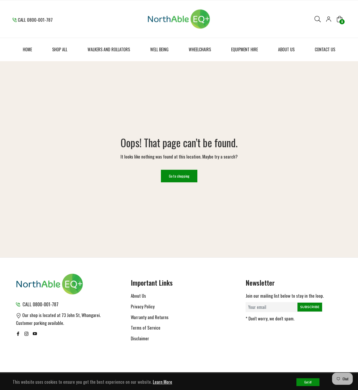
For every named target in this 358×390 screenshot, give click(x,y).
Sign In (328, 19)
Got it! (308, 382)
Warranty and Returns (150, 317)
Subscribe (309, 307)
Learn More (162, 381)
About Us (138, 295)
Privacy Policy (143, 306)
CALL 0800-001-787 (35, 19)
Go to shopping (179, 176)
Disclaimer (140, 338)
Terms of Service (145, 327)
